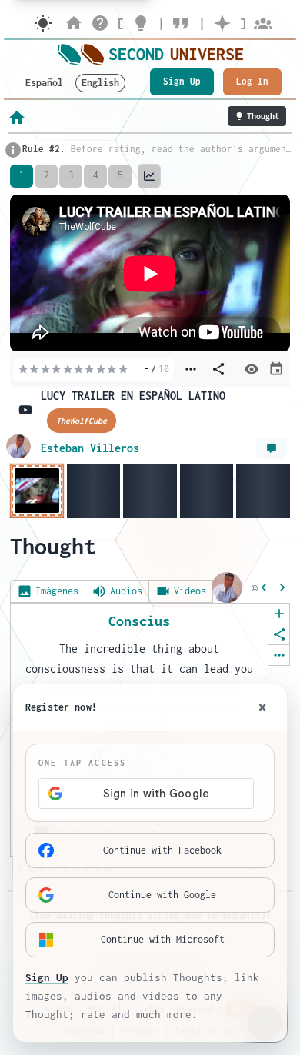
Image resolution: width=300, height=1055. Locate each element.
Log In (252, 81)
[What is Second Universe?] (100, 23)
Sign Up (182, 81)
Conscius (139, 621)
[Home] (74, 23)
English (100, 82)
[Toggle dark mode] (43, 23)
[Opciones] (278, 655)
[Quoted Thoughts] (181, 23)
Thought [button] (263, 116)
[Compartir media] (218, 369)
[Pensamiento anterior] (264, 587)
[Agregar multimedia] (278, 614)
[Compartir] (278, 634)
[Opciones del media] (191, 369)
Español (44, 82)
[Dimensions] (222, 23)
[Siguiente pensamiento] (282, 587)
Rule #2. (43, 149)
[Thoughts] (141, 23)
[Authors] (263, 23)
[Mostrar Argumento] (271, 448)
